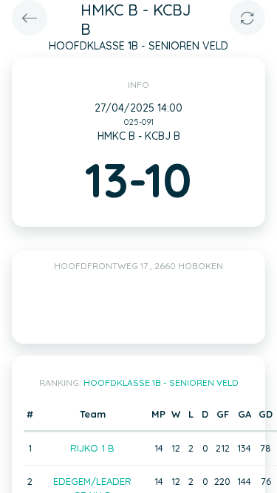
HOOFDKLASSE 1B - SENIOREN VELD (161, 382)
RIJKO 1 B (92, 448)
